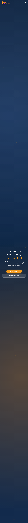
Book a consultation (13, 271)
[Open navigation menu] (25, 3)
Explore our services (14, 275)
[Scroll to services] (14, 518)
